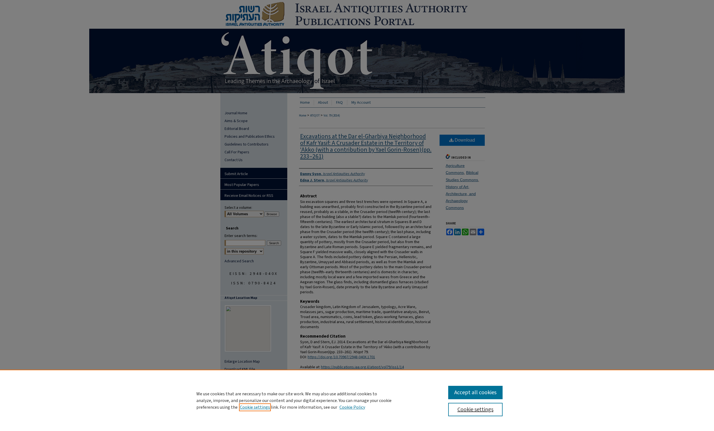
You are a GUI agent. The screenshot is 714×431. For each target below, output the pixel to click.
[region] (357, 400)
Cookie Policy (352, 407)
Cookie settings (255, 407)
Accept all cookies (475, 392)
